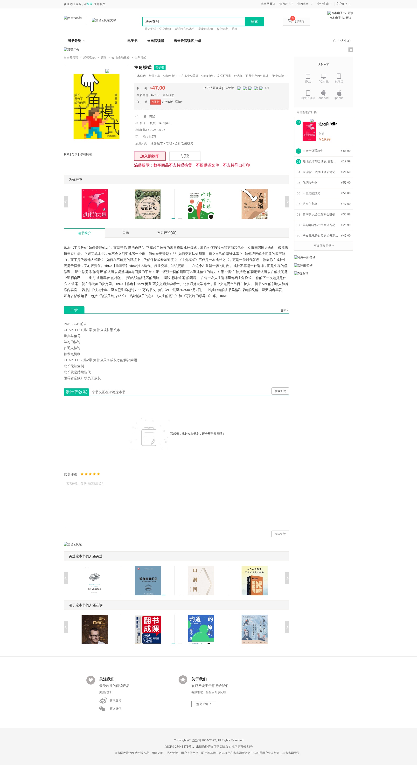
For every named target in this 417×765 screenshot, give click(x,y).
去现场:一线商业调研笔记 (319, 172)
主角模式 (140, 57)
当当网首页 (268, 4)
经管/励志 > (91, 57)
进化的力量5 (328, 124)
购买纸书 (168, 95)
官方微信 (115, 708)
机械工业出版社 (160, 123)
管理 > (105, 57)
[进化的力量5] (309, 131)
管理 (169, 143)
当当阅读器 (155, 41)
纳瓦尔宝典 (310, 204)
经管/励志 (157, 143)
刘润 (321, 133)
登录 (90, 4)
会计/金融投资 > (122, 57)
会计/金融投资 (184, 143)
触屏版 (339, 81)
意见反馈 (202, 704)
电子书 (132, 41)
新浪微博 (115, 700)
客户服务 (342, 4)
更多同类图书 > (324, 245)
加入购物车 (150, 156)
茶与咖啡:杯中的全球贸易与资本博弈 (321, 225)
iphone (339, 98)
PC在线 (324, 81)
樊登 (152, 116)
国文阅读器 (308, 98)
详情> (179, 102)
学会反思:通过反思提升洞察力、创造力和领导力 (321, 235)
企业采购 (323, 4)
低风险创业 (310, 182)
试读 (185, 156)
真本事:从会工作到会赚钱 (319, 214)
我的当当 (303, 4)
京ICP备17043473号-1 (179, 746)
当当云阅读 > (72, 57)
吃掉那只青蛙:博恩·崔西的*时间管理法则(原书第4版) (321, 161)
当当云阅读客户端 (187, 41)
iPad (308, 81)
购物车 (298, 21)
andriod (324, 98)
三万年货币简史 (313, 151)
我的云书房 (286, 4)
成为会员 (99, 4)
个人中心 (344, 41)
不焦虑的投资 (311, 193)
